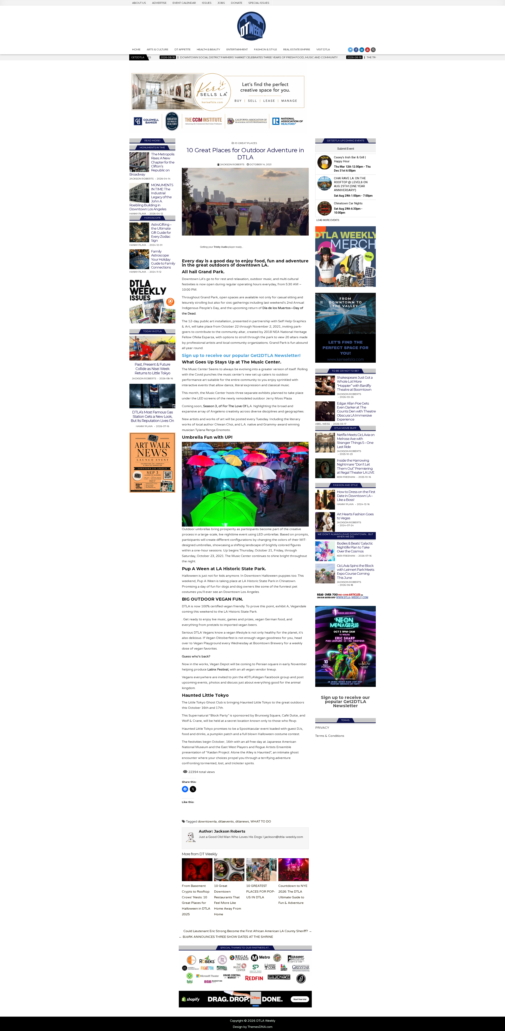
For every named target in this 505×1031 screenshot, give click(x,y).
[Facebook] (356, 49)
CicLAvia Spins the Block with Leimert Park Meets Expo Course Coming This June (355, 572)
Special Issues (258, 2)
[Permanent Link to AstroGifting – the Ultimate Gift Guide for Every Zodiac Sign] (139, 232)
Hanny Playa (137, 213)
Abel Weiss (322, 423)
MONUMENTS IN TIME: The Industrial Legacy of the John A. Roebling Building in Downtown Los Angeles (151, 197)
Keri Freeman (346, 476)
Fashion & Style (265, 49)
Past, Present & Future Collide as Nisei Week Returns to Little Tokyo (152, 368)
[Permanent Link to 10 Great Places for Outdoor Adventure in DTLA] (245, 202)
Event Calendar (184, 2)
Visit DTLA (323, 49)
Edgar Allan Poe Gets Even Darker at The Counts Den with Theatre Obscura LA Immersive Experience (356, 411)
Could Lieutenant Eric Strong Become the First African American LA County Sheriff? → (247, 931)
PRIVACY (322, 728)
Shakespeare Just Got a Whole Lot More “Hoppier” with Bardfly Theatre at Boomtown (355, 384)
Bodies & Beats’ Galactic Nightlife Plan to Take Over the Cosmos (355, 547)
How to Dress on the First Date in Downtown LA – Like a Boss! (356, 496)
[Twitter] (350, 49)
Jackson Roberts (232, 164)
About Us (139, 2)
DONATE (236, 2)
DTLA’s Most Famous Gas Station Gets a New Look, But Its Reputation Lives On (152, 416)
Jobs (221, 2)
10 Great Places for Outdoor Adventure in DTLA (245, 153)
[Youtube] (367, 49)
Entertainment (237, 49)
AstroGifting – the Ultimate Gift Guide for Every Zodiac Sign (161, 233)
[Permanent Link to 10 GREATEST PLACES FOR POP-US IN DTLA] (261, 869)
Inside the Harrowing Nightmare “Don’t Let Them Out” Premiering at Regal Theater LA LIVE (355, 466)
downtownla (207, 821)
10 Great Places (246, 143)
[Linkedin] (361, 49)
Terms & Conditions (329, 736)
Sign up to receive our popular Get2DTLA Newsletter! (241, 355)
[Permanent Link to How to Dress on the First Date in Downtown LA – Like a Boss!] (325, 500)
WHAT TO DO (261, 821)
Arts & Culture (157, 49)
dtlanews (242, 821)
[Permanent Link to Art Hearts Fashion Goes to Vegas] (325, 522)
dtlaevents (226, 821)
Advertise (159, 2)
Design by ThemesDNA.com (252, 1027)
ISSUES (206, 2)
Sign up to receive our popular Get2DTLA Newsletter (345, 701)
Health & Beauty (208, 49)
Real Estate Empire (296, 49)
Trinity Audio (221, 247)
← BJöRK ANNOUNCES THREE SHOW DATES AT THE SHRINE (226, 937)
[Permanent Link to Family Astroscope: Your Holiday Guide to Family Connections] (139, 259)
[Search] (373, 49)
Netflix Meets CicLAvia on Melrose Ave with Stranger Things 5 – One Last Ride (356, 441)
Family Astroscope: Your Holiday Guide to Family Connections (163, 259)
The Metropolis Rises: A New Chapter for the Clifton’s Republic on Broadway (151, 164)
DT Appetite (183, 49)
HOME (136, 49)
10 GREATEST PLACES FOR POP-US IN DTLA (260, 891)
